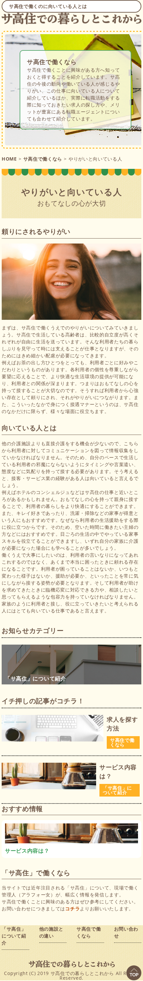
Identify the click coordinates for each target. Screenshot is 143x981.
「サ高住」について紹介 (117, 790)
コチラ (72, 908)
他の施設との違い (51, 932)
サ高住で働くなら (52, 62)
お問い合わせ (126, 932)
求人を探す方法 (122, 723)
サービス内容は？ (118, 771)
